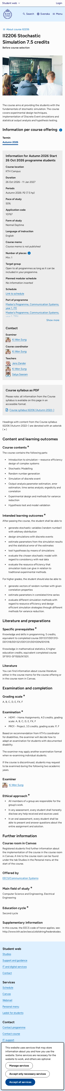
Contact (7, 973)
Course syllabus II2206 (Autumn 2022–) (31, 410)
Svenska (45, 13)
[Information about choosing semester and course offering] (60, 129)
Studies (7, 954)
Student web (9, 3)
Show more (52, 320)
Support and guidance (15, 960)
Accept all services (20, 1082)
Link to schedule (15, 293)
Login (59, 3)
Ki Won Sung (19, 339)
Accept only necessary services (27, 1073)
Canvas (7, 993)
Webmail (7, 1000)
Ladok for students (13, 1012)
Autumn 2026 (10, 142)
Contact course (11, 1033)
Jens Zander (19, 363)
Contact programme (14, 1027)
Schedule (8, 987)
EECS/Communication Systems (20, 878)
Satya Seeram (20, 374)
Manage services (19, 1065)
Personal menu (11, 1006)
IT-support (8, 1040)
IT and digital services (15, 966)
